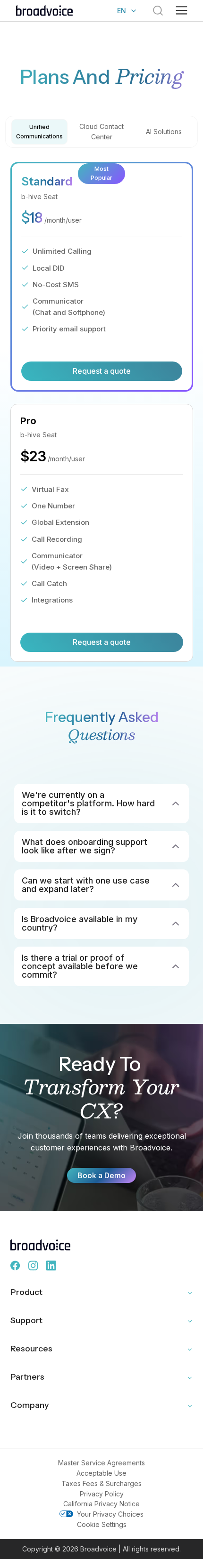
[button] (181, 11)
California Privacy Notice (101, 1504)
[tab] (39, 132)
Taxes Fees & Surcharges (101, 1483)
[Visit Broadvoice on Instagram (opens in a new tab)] (33, 1265)
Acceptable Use (101, 1473)
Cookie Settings (102, 1524)
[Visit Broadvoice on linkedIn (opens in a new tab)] (51, 1265)
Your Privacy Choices (110, 1514)
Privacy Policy (102, 1494)
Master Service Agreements (101, 1463)
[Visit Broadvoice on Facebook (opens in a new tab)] (15, 1265)
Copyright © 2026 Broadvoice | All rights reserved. (101, 1549)
